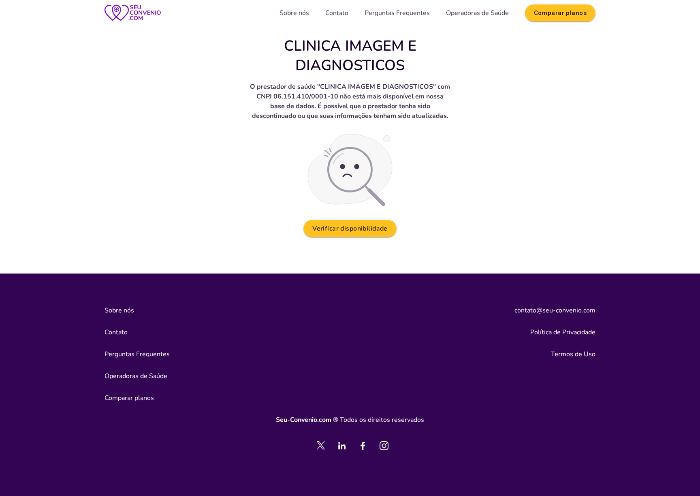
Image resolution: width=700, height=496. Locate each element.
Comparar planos (560, 13)
